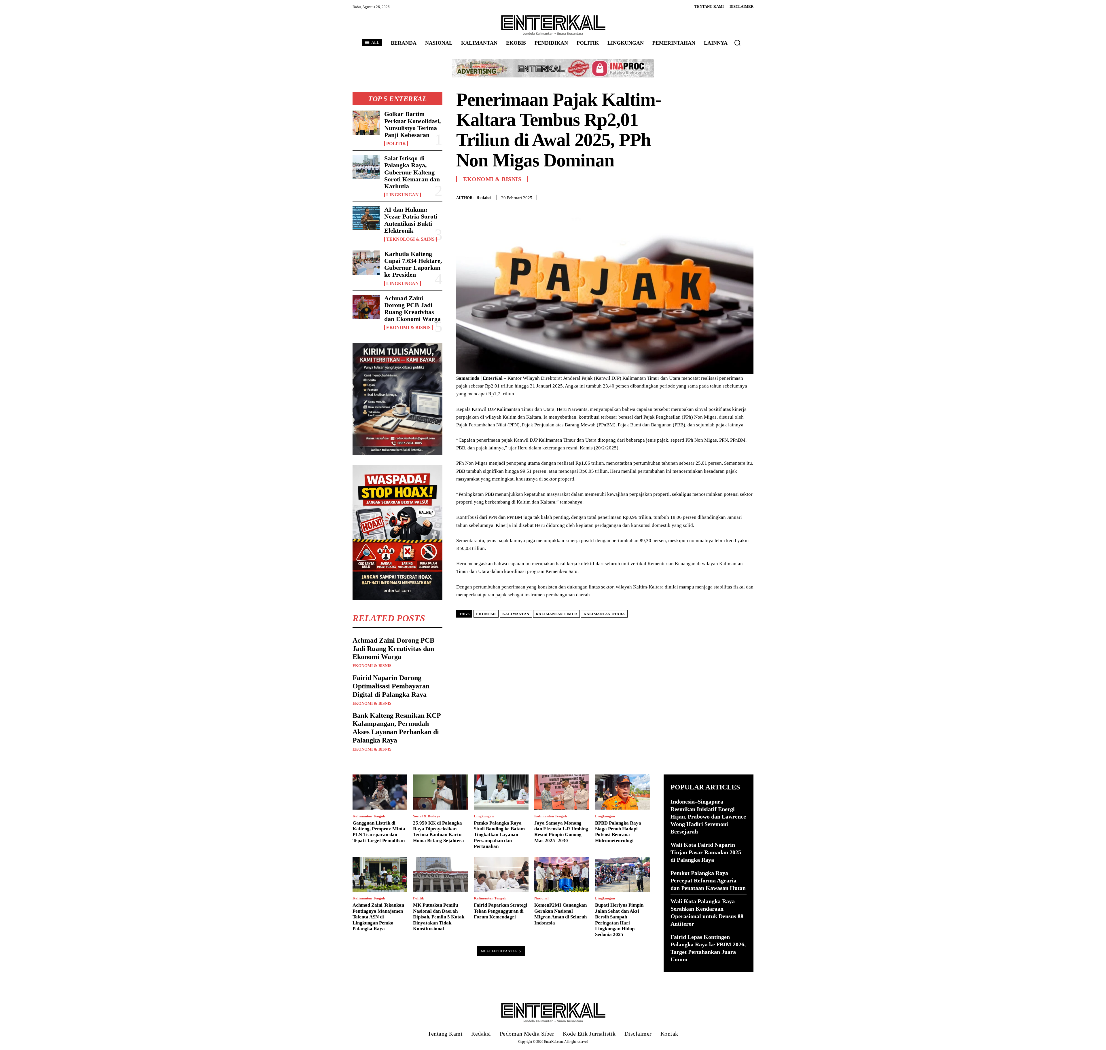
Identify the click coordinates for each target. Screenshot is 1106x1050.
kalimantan (515, 614)
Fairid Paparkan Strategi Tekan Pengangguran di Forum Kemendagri (500, 911)
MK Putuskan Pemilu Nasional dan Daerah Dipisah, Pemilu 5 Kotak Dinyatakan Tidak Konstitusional (438, 916)
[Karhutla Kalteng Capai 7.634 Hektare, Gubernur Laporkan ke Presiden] (366, 262)
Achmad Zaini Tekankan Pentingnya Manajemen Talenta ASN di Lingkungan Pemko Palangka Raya (378, 916)
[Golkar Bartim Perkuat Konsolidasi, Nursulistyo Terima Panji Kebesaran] (366, 123)
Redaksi (483, 197)
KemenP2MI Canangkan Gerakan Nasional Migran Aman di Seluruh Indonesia (560, 913)
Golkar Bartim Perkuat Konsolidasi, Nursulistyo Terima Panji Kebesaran (412, 124)
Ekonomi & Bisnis (408, 327)
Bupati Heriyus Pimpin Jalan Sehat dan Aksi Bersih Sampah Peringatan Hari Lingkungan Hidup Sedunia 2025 (619, 919)
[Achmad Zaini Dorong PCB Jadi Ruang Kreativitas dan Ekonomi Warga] (366, 307)
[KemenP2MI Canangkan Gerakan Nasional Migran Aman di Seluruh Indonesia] (561, 874)
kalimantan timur (556, 614)
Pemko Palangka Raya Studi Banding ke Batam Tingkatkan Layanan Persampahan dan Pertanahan (499, 834)
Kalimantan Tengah (369, 816)
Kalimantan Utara (604, 614)
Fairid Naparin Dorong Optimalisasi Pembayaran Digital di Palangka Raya (391, 686)
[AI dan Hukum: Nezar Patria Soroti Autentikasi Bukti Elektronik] (366, 218)
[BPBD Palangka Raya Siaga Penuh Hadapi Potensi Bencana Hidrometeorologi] (622, 792)
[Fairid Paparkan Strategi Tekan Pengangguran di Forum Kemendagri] (501, 874)
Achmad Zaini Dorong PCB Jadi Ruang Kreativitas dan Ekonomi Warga (412, 309)
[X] (721, 196)
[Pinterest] (734, 196)
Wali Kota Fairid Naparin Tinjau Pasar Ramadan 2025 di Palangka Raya (706, 852)
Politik (396, 143)
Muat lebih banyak (499, 951)
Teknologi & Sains (410, 239)
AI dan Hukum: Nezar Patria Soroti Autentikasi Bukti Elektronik (410, 220)
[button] (737, 43)
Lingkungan (402, 195)
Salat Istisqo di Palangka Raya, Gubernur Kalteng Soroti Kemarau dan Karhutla (412, 172)
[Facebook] (708, 196)
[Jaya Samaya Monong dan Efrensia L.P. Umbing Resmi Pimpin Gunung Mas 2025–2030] (561, 792)
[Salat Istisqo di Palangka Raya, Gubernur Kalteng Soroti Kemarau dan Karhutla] (366, 167)
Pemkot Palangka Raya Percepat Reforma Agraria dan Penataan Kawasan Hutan (708, 880)
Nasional (541, 898)
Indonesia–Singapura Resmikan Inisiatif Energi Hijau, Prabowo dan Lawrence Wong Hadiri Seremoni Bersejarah (708, 816)
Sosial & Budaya (426, 816)
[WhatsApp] (747, 196)
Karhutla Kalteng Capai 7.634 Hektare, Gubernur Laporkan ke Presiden (413, 264)
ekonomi (486, 614)
